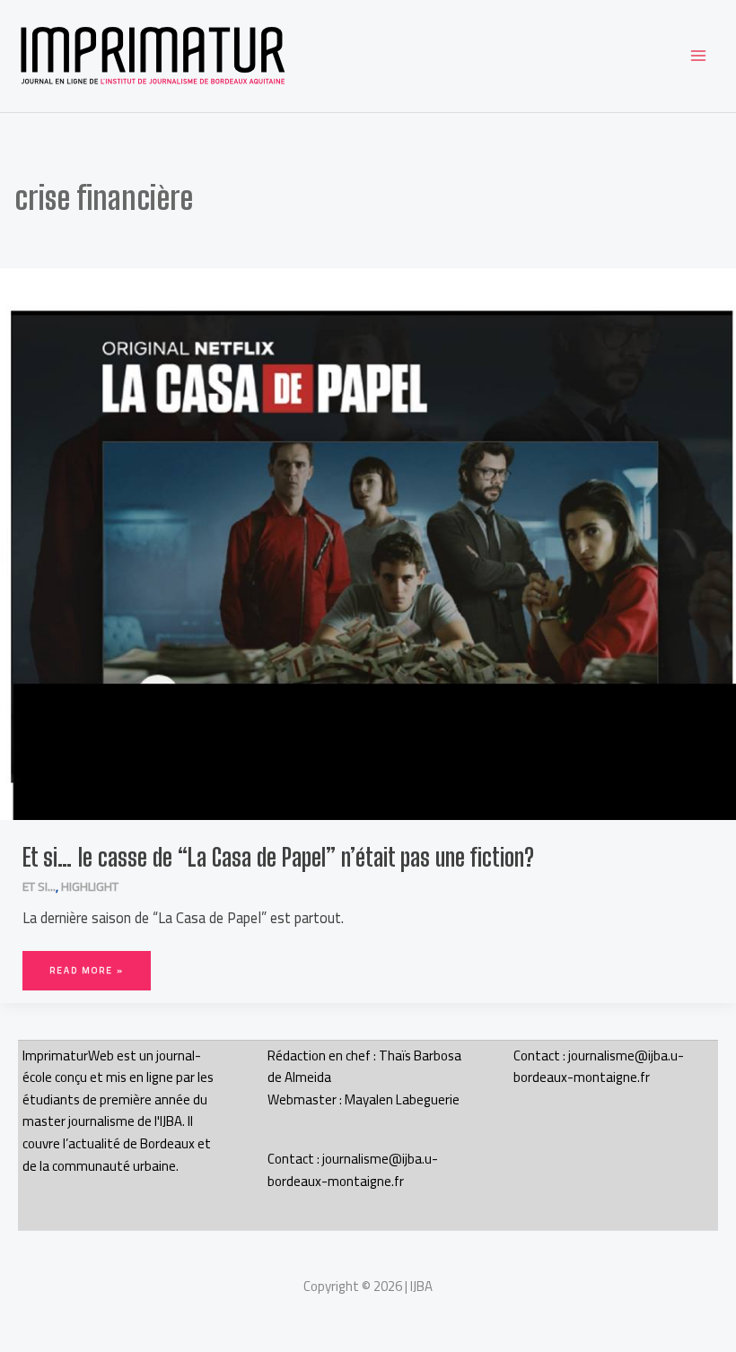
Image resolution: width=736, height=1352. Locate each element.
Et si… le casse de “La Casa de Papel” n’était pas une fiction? (278, 857)
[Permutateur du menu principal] (698, 56)
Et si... (39, 886)
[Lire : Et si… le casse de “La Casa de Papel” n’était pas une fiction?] (368, 542)
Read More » (86, 965)
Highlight (89, 886)
